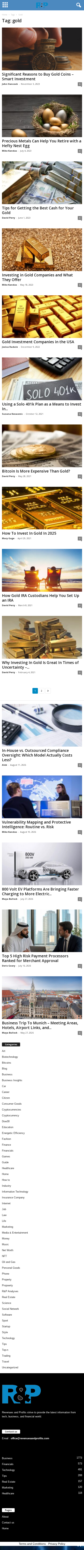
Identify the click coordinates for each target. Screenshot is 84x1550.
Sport (5, 1320)
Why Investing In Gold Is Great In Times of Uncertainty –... (40, 665)
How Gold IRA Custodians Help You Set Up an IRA (40, 598)
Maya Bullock (9, 898)
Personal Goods (11, 1267)
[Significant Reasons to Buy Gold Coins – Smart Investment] (42, 49)
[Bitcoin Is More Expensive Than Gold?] (42, 445)
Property (7, 1279)
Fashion (6, 1138)
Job (4, 1209)
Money (6, 1238)
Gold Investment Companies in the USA (38, 341)
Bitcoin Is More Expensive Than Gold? (36, 471)
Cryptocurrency (10, 1115)
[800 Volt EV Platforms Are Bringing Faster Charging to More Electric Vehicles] (42, 863)
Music (5, 1244)
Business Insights (12, 1080)
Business (7, 1074)
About (5, 1516)
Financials (7, 1150)
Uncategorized (10, 1367)
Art (3, 1051)
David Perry (8, 217)
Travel (5, 1361)
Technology (8, 1338)
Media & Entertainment (15, 1232)
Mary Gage (8, 538)
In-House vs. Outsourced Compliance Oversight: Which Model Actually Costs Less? (37, 755)
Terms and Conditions (32, 1543)
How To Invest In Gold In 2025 (29, 533)
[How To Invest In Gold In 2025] (42, 508)
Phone (5, 1273)
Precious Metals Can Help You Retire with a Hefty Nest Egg (41, 143)
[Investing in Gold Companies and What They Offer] (42, 249)
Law (4, 1215)
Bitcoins (6, 1062)
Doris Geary (8, 965)
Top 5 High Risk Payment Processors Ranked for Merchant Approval (35, 958)
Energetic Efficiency (13, 1133)
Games (6, 1156)
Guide (5, 1162)
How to (6, 1179)
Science (6, 1303)
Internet (6, 1203)
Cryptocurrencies (11, 1109)
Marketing (7, 1226)
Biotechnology (10, 1056)
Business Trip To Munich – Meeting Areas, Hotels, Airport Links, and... (40, 1025)
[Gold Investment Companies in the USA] (42, 316)
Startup (6, 1326)
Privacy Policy (56, 1543)
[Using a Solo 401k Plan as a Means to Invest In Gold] (42, 378)
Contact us (8, 1522)
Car (4, 1086)
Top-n (5, 1349)
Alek (4, 764)
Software (7, 1314)
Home (4, 14)
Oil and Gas (8, 1262)
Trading (6, 1355)
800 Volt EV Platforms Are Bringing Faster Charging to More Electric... (40, 891)
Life (4, 1220)
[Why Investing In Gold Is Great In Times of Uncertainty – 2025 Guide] (42, 637)
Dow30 (6, 1121)
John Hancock (10, 83)
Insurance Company (13, 1197)
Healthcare (8, 1168)
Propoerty (7, 1285)
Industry (6, 1185)
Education (7, 1127)
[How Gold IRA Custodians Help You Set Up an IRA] (42, 570)
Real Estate (8, 1297)
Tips (4, 1344)
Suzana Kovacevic (12, 413)
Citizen (6, 1097)
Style (5, 1332)
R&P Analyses (10, 1291)
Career (5, 1092)
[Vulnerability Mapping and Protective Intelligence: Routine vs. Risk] (42, 796)
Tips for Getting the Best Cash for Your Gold (38, 210)
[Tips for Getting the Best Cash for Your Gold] (42, 182)
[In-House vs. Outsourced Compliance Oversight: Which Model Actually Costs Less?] (42, 725)
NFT (4, 1256)
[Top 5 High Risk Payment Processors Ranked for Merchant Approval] (42, 930)
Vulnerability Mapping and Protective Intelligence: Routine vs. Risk (36, 824)
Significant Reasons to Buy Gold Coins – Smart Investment (38, 76)
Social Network (10, 1308)
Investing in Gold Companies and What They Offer (37, 277)
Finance (6, 1144)
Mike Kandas (9, 150)
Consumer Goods (12, 1103)
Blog (4, 1068)
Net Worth (7, 1250)
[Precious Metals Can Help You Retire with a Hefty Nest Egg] (42, 116)
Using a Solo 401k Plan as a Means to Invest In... (41, 406)
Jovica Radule (10, 346)
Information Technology (15, 1191)
